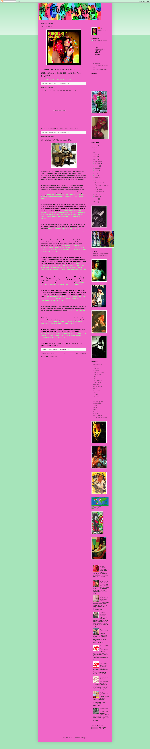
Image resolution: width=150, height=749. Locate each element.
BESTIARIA (96, 370)
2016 (95, 145)
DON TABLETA (97, 382)
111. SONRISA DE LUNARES (104, 662)
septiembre (98, 168)
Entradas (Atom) (52, 356)
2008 (95, 159)
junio (96, 175)
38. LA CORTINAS (103, 566)
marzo (97, 194)
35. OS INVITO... (49, 26)
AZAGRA (95, 366)
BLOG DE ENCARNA (98, 372)
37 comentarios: (62, 132)
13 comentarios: (62, 83)
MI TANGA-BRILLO (98, 401)
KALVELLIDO (96, 390)
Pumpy (95, 405)
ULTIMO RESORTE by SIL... (100, 417)
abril (96, 180)
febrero (97, 196)
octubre (97, 166)
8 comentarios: (62, 349)
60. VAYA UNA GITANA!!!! (104, 709)
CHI (94, 378)
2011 (95, 152)
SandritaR (95, 409)
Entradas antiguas (81, 353)
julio (96, 173)
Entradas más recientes (48, 353)
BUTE (94, 376)
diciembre (97, 161)
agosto (97, 170)
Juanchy (95, 388)
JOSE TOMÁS (96, 384)
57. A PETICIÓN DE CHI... (104, 630)
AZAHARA (96, 368)
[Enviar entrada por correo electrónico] (68, 83)
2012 (95, 149)
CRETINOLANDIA (98, 380)
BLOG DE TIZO (97, 374)
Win (101, 28)
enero (96, 199)
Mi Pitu (95, 399)
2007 (95, 202)
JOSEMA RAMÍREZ (98, 386)
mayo (96, 177)
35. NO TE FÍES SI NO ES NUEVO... (104, 678)
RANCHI (95, 407)
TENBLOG (96, 413)
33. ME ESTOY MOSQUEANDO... (57, 140)
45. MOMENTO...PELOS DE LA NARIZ (104, 598)
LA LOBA (95, 395)
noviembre (98, 163)
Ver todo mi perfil (102, 30)
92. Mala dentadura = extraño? (103, 614)
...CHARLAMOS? (97, 364)
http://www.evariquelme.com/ (101, 253)
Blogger (84, 737)
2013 (95, 147)
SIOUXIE (95, 411)
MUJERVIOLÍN (97, 403)
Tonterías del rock (98, 415)
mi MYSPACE (96, 63)
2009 (95, 156)
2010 (95, 154)
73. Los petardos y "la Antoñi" (104, 693)
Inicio (65, 353)
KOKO (94, 393)
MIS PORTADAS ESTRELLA (100, 69)
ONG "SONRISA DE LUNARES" (104, 581)
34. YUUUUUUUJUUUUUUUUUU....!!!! (59, 91)
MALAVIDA (96, 397)
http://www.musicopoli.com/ (100, 255)
